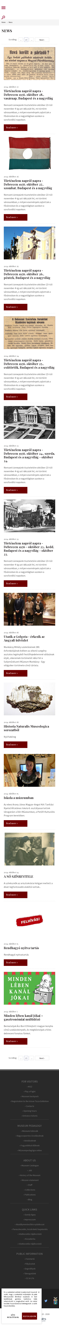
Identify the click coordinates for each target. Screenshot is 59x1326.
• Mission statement (30, 1180)
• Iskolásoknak (29, 1140)
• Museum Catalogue (29, 1165)
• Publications (29, 1194)
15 (26, 39)
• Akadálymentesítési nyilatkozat (29, 1224)
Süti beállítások (13, 1316)
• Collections (29, 1190)
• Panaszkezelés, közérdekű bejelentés (29, 1229)
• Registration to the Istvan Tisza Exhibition (29, 1101)
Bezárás (37, 1293)
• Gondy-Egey (29, 1214)
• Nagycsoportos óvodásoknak (30, 1136)
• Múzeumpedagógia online (29, 1150)
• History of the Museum (29, 1175)
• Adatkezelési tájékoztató (29, 1234)
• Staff (29, 1185)
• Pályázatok (29, 1264)
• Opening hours (29, 1111)
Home (3, 22)
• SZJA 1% (29, 1278)
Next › (42, 39)
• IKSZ (29, 1086)
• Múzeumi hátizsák (29, 1131)
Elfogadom (29, 1316)
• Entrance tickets (29, 1116)
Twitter (47, 1301)
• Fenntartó (30, 1259)
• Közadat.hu (29, 1239)
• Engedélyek (30, 1268)
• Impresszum (29, 1219)
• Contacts (29, 1106)
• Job (29, 1170)
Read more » (12, 127)
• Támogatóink (29, 1273)
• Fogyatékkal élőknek (30, 1145)
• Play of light (29, 1091)
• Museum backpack (30, 1096)
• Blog (29, 1199)
